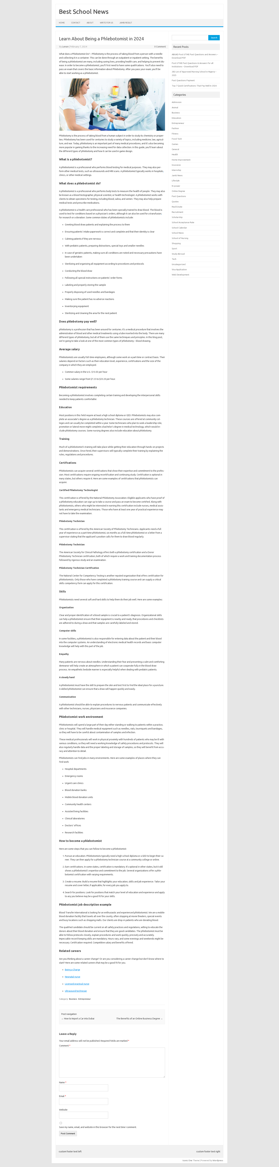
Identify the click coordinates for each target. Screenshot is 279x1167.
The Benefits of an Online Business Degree (139, 1018)
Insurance (176, 165)
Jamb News (177, 175)
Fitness (175, 133)
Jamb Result (125, 23)
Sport (174, 248)
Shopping (176, 243)
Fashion (175, 128)
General (175, 149)
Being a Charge (72, 969)
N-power (176, 186)
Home (62, 23)
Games (175, 144)
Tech (174, 259)
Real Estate (177, 207)
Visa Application (179, 269)
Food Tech (177, 139)
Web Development (180, 274)
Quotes (175, 201)
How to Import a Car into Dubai (77, 1018)
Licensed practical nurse (77, 984)
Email (62, 1096)
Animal (175, 107)
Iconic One (187, 1160)
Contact (75, 23)
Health (175, 154)
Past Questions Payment (183, 80)
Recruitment (177, 212)
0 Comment (160, 46)
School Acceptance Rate (183, 222)
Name (62, 1082)
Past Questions (179, 196)
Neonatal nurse (72, 976)
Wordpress (218, 1160)
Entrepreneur (84, 999)
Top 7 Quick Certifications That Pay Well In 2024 (194, 86)
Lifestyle (176, 180)
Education (176, 118)
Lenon (65, 46)
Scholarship (177, 217)
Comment (64, 1045)
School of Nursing (180, 238)
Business (73, 999)
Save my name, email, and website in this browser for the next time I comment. (98, 1127)
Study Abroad (178, 254)
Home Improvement (181, 160)
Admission (176, 102)
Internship (176, 170)
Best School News (83, 11)
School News (178, 233)
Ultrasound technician (76, 991)
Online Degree (178, 191)
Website (63, 1109)
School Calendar (179, 228)
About (90, 23)
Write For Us (106, 23)
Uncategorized (179, 264)
